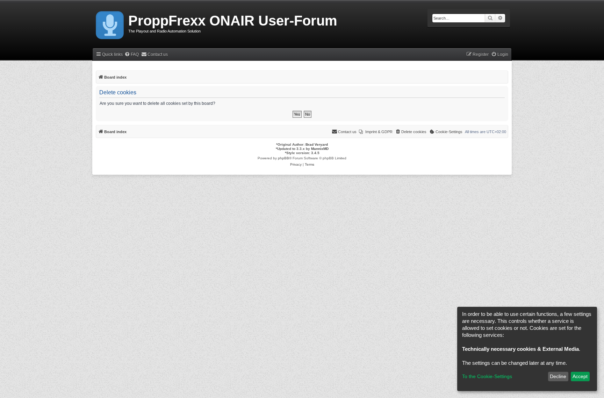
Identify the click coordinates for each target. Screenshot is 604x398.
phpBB (283, 158)
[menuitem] (131, 54)
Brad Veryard (316, 144)
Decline (558, 376)
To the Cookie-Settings (487, 376)
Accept (580, 376)
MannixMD (320, 149)
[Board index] (110, 24)
